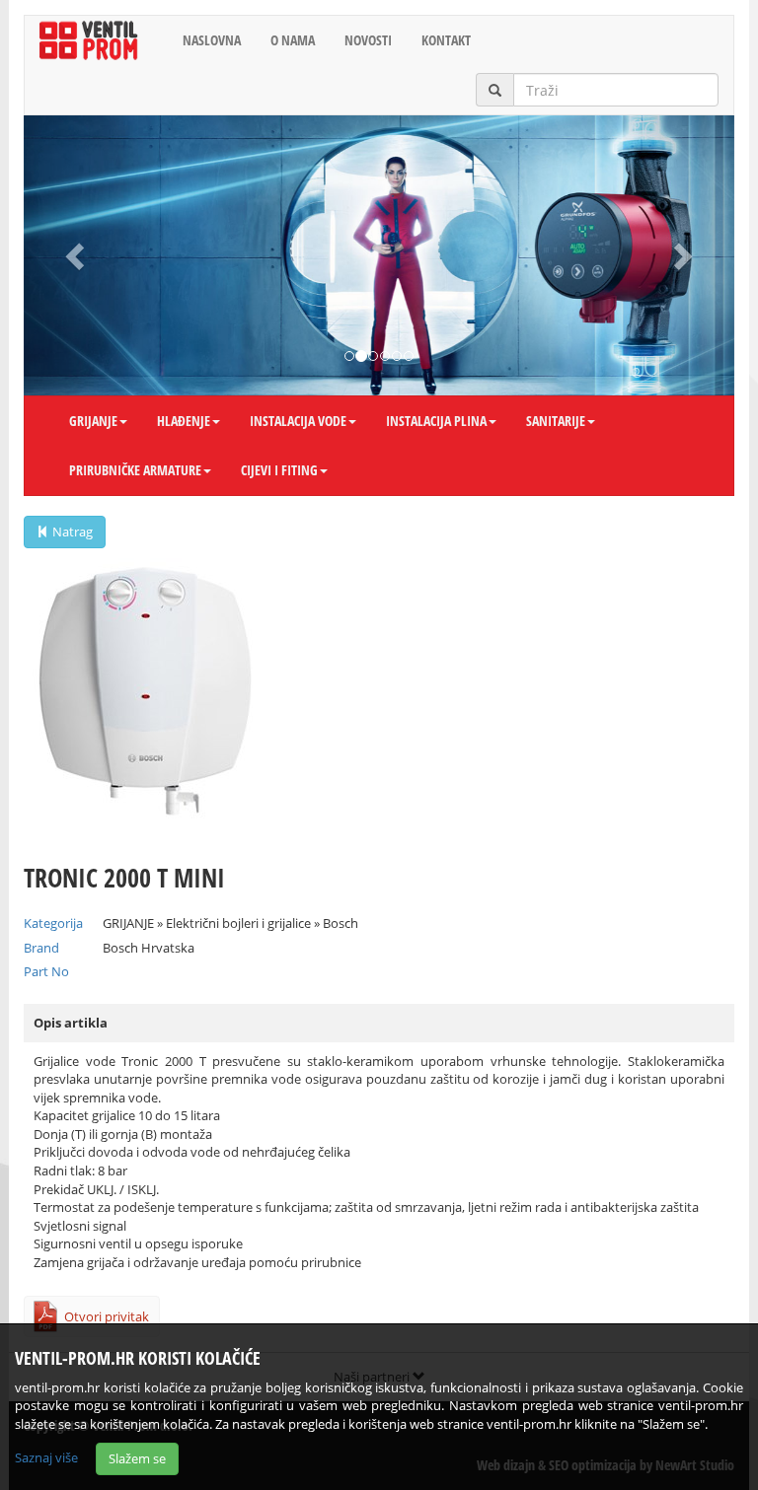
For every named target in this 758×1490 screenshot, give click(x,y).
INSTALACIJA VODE (298, 420)
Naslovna (212, 40)
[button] (77, 255)
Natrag (71, 531)
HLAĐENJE (183, 420)
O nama (292, 40)
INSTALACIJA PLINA (436, 420)
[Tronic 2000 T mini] (379, 696)
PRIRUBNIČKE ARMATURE (135, 470)
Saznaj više (46, 1457)
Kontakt (446, 40)
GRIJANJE (93, 420)
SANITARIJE (555, 420)
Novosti (368, 40)
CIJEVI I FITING (279, 470)
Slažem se (137, 1458)
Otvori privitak (106, 1316)
